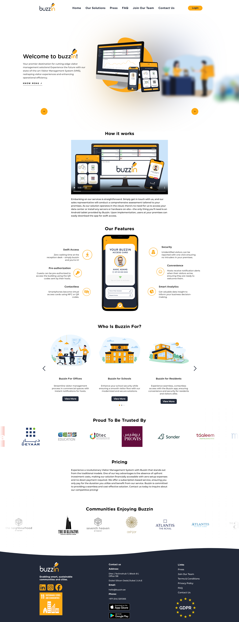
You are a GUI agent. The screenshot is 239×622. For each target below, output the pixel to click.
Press (114, 8)
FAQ (125, 8)
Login (195, 8)
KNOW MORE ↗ (32, 84)
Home (76, 8)
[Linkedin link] (43, 589)
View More (70, 398)
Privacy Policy (185, 583)
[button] (195, 368)
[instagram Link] (50, 589)
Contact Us (166, 8)
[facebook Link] (58, 589)
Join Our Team (143, 8)
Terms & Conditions (189, 578)
